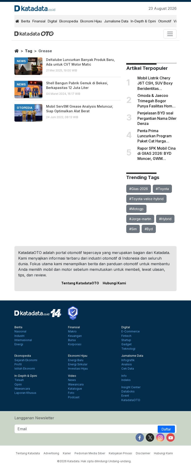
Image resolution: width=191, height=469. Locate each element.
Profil (18, 364)
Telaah (19, 380)
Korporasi (74, 344)
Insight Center (130, 387)
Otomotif (164, 21)
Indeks (126, 380)
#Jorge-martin (140, 219)
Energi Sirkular (77, 364)
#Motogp (136, 209)
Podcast (73, 397)
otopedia (24, 107)
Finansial (38, 21)
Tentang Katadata (28, 453)
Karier (67, 453)
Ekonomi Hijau (91, 21)
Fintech (126, 336)
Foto (71, 393)
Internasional (23, 340)
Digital (52, 21)
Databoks (128, 391)
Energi (18, 344)
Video (72, 375)
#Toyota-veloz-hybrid (146, 199)
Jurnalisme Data (116, 21)
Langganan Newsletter (34, 418)
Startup (126, 340)
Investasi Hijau (78, 368)
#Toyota (162, 189)
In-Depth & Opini (143, 21)
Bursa (72, 340)
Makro (72, 331)
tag (28, 51)
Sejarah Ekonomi (25, 360)
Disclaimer (143, 453)
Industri (19, 336)
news (21, 61)
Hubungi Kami (114, 283)
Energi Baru (75, 360)
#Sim (133, 229)
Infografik (128, 360)
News (72, 380)
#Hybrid (165, 219)
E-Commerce (130, 331)
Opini (18, 384)
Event (125, 395)
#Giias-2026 (138, 189)
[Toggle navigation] (170, 34)
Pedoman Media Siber (90, 453)
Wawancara (22, 388)
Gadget (126, 344)
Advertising (51, 453)
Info (124, 375)
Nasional (20, 331)
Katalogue (75, 388)
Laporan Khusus (25, 393)
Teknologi (128, 348)
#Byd (149, 229)
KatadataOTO (130, 400)
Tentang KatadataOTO (80, 283)
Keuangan (75, 336)
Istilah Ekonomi (24, 368)
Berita (25, 21)
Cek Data (127, 368)
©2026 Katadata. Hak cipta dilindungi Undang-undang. (94, 461)
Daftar (166, 429)
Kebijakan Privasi (120, 453)
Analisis (126, 364)
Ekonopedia (68, 21)
